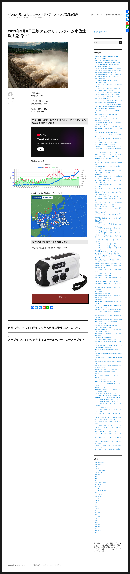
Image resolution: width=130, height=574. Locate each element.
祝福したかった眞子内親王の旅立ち (105, 381)
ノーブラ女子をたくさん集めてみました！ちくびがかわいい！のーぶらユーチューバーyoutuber (108, 172)
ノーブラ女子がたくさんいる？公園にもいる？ (108, 228)
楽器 (96, 514)
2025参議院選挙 (99, 463)
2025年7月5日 (99, 465)
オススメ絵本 (98, 473)
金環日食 (97, 526)
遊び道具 (97, 524)
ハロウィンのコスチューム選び (103, 230)
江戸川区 (97, 516)
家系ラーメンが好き (100, 212)
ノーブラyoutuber (100, 491)
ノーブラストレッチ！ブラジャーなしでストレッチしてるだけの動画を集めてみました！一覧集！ (108, 198)
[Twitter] (128, 15)
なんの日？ (98, 485)
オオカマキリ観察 (100, 471)
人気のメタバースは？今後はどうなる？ (106, 339)
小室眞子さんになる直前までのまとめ (105, 393)
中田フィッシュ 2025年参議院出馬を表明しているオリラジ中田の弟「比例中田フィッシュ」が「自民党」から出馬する (108, 64)
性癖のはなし (98, 300)
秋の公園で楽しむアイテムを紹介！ (105, 274)
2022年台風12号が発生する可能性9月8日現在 (108, 264)
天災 (96, 504)
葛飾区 (97, 520)
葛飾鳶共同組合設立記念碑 (102, 294)
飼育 (96, 532)
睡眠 (96, 518)
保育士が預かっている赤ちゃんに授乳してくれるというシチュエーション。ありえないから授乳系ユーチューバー (108, 134)
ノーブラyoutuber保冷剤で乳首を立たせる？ (107, 399)
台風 (96, 502)
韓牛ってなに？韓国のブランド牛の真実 (106, 369)
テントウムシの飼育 (100, 483)
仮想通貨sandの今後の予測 (103, 337)
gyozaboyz (11, 98)
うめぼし (97, 469)
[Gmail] (128, 23)
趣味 (92, 15)
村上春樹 (97, 512)
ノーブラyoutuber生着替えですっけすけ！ (107, 401)
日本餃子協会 (97, 32)
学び (96, 506)
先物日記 (97, 501)
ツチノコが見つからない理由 (103, 276)
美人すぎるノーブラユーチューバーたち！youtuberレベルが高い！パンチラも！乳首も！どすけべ (108, 158)
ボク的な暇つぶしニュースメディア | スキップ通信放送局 (43, 14)
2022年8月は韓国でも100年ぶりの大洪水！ (107, 282)
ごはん (97, 479)
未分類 (97, 508)
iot (96, 467)
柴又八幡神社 (98, 292)
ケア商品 (97, 477)
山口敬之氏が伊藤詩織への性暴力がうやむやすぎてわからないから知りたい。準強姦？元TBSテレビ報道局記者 (108, 76)
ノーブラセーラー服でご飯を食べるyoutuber (107, 449)
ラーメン (97, 499)
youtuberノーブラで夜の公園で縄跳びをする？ (108, 397)
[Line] (128, 27)
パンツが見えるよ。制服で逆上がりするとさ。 (108, 395)
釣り (96, 528)
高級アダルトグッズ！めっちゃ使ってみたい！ (108, 309)
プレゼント (98, 497)
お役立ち (97, 475)
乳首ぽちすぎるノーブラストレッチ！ (105, 431)
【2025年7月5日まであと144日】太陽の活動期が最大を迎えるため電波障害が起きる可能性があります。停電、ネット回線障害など (108, 106)
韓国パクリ (98, 530)
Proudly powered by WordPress (51, 565)
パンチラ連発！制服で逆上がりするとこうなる (108, 425)
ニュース (100, 15)
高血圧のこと (105, 32)
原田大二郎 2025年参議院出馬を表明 (106, 60)
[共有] (128, 31)
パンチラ (97, 493)
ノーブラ (97, 489)
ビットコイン (98, 495)
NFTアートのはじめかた (102, 407)
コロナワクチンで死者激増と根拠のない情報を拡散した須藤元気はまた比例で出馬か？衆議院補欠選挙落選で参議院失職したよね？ (108, 70)
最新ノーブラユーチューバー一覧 (104, 206)
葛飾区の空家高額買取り (113, 15)
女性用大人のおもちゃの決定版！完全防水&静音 (108, 319)
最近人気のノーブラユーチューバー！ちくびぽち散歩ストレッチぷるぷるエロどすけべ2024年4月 (108, 128)
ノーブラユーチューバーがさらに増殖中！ (107, 244)
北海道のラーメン (100, 387)
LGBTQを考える (100, 222)
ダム (9, 103)
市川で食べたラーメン (101, 379)
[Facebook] (128, 12)
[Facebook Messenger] (128, 19)
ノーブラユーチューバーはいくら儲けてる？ (107, 246)
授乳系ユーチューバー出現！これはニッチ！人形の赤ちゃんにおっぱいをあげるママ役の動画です (108, 148)
